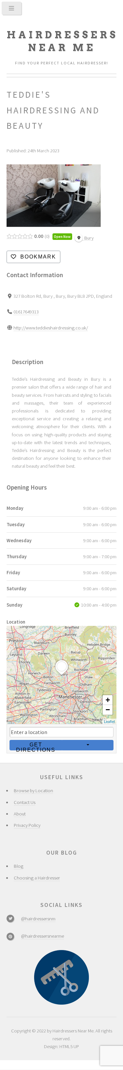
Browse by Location (33, 791)
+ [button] (108, 700)
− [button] (108, 710)
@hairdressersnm (38, 919)
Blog (18, 866)
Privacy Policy (27, 825)
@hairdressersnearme (42, 936)
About (20, 814)
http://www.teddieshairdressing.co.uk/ (50, 328)
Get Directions (35, 746)
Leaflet (109, 721)
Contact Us (24, 802)
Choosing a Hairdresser (37, 878)
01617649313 (26, 312)
